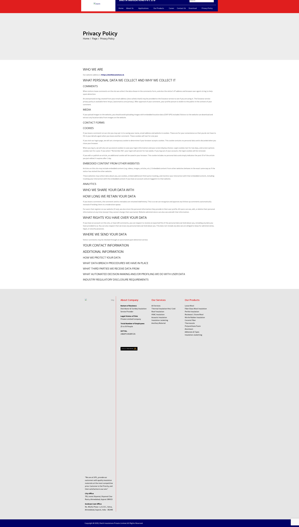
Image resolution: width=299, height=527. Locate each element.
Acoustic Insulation (159, 317)
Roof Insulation (157, 311)
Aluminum (189, 329)
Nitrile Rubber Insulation (195, 317)
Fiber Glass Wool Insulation (196, 308)
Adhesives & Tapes (192, 332)
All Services (155, 306)
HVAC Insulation (157, 314)
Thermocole (190, 323)
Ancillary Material (158, 323)
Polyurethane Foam (193, 326)
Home (86, 38)
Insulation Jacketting (193, 335)
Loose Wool (189, 306)
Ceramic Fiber (190, 320)
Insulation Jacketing (159, 320)
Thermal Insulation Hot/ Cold (163, 308)
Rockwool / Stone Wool (194, 314)
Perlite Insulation (192, 311)
